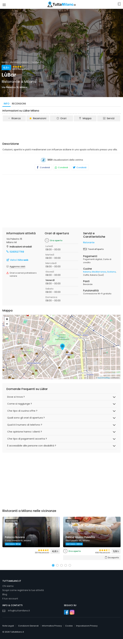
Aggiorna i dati (17, 266)
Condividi (44, 167)
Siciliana (111, 271)
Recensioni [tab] (19, 103)
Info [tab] (6, 103)
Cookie (69, 625)
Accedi (119, 4)
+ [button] (7, 319)
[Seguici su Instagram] (72, 612)
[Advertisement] (61, 130)
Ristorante (88, 242)
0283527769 (17, 251)
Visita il (18, 260)
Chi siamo (8, 586)
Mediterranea (99, 271)
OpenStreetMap (104, 377)
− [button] (7, 324)
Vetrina (35, 62)
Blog (4, 594)
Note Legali (8, 625)
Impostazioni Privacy (87, 625)
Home (5, 62)
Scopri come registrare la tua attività (23, 590)
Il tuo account (10, 598)
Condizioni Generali (28, 625)
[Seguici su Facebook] (66, 612)
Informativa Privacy (52, 625)
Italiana (87, 271)
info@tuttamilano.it (19, 610)
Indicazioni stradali (21, 246)
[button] (53, 565)
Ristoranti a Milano (19, 62)
